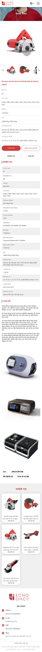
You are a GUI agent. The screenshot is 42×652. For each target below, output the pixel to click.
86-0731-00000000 (13, 614)
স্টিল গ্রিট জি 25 (8, 477)
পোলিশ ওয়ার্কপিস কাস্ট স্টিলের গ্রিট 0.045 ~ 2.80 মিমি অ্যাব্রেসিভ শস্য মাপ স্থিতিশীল (31, 549)
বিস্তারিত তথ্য (11, 156)
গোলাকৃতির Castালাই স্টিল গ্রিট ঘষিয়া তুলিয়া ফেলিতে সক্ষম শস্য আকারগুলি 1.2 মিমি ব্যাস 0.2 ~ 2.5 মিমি (31, 518)
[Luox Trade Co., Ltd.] (9, 3)
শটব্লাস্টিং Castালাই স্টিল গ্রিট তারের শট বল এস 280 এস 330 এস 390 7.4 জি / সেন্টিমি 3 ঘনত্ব (11, 518)
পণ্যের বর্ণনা (31, 156)
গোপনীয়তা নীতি (18, 643)
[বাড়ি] (21, 600)
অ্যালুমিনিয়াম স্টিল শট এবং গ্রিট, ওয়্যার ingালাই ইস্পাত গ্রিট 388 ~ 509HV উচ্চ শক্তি (11, 549)
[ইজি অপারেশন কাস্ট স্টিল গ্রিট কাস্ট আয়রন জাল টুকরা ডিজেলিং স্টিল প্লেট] (11, 566)
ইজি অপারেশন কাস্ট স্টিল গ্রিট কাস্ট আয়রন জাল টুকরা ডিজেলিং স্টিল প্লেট (11, 580)
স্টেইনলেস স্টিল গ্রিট (17, 472)
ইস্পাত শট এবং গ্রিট (23, 477)
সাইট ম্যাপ (25, 643)
